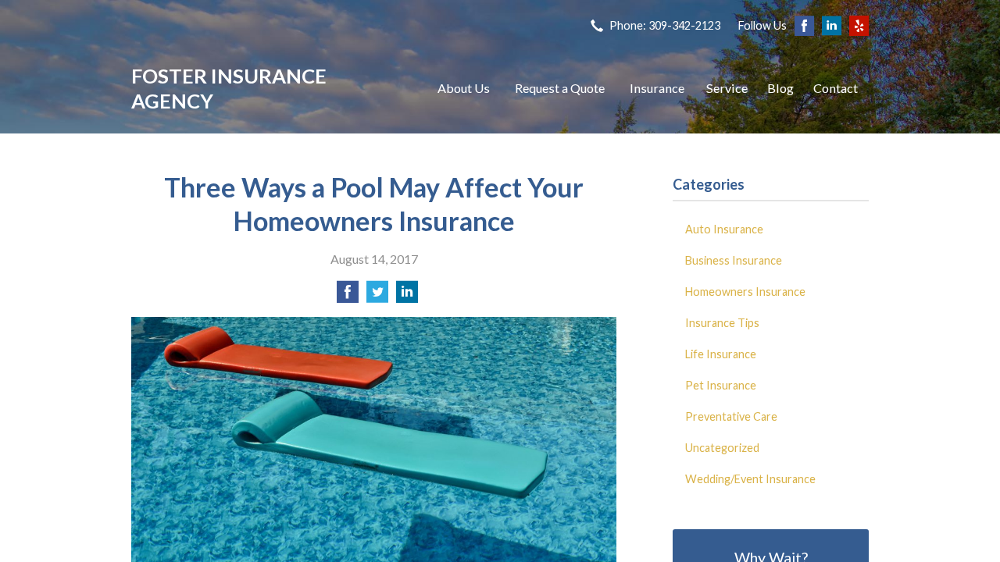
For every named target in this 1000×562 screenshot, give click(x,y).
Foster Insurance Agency (229, 88)
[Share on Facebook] (348, 296)
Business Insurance (733, 260)
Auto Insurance (724, 229)
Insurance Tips (722, 322)
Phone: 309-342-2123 (664, 25)
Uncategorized (722, 447)
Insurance (657, 87)
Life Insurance (720, 354)
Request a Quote (560, 87)
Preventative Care (731, 416)
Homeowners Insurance (745, 291)
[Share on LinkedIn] (407, 296)
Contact (835, 87)
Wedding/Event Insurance (750, 479)
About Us (464, 87)
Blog (780, 87)
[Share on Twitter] (377, 296)
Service (727, 87)
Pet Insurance (720, 385)
